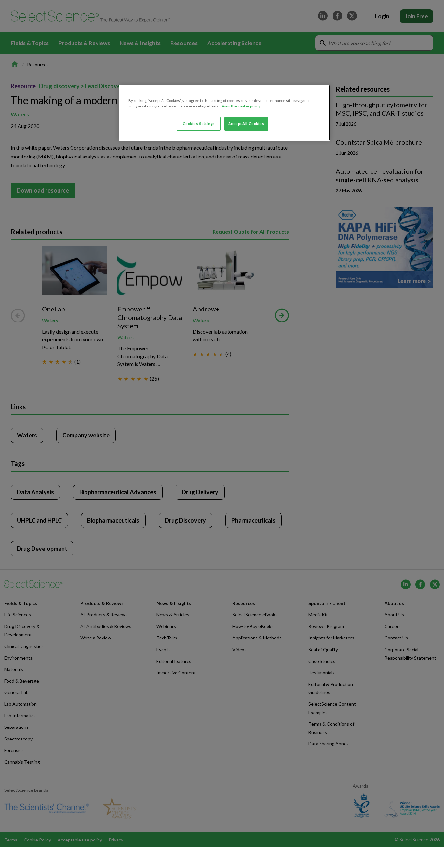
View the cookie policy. (241, 106)
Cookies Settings (199, 123)
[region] (224, 113)
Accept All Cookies (246, 123)
